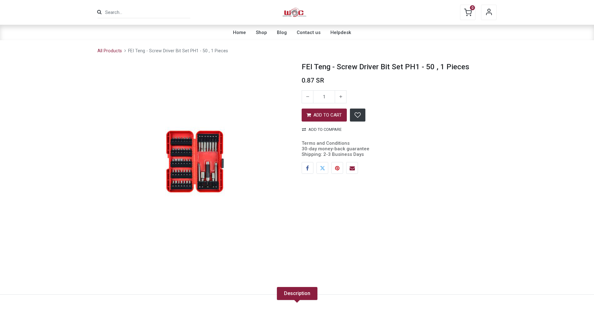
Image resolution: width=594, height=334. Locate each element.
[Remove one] (307, 97)
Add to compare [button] (325, 129)
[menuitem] (239, 32)
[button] (357, 115)
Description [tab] (297, 293)
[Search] (99, 12)
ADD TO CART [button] (327, 115)
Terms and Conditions (326, 143)
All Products (109, 51)
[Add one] (340, 97)
